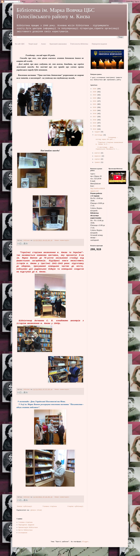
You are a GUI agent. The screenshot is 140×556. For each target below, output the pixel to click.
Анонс (43, 44)
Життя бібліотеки (25, 530)
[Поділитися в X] (22, 243)
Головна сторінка (50, 506)
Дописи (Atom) (36, 510)
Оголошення (22, 533)
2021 (95, 104)
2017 (95, 117)
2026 (95, 89)
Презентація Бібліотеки (28, 527)
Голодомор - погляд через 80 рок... (106, 138)
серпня (97, 159)
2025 (95, 92)
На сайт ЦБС (20, 44)
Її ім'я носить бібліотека (79, 44)
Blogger (85, 541)
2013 (95, 129)
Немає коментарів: (62, 240)
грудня (97, 132)
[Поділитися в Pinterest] (27, 243)
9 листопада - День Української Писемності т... (106, 148)
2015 (95, 123)
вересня (98, 156)
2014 (95, 126)
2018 (95, 113)
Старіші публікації (75, 506)
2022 (95, 101)
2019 (95, 110)
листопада (98, 135)
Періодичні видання (99, 44)
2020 (95, 107)
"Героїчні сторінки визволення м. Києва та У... (108, 143)
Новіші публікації (24, 506)
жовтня (97, 153)
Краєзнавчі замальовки (58, 44)
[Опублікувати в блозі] (20, 243)
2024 (95, 95)
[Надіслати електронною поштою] (18, 243)
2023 (95, 98)
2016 (95, 120)
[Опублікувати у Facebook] (25, 243)
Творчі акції (32, 44)
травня (97, 162)
